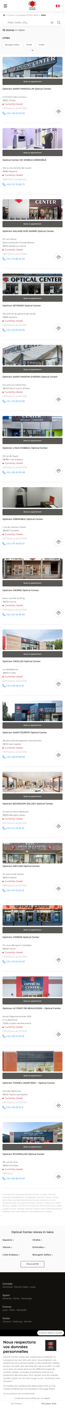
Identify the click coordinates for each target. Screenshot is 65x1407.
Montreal (7, 1287)
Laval (33, 1287)
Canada (7, 1284)
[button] (6, 6)
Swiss (6, 1318)
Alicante (7, 1298)
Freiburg (17, 1321)
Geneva (7, 1321)
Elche (16, 1298)
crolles (41, 45)
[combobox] (32, 22)
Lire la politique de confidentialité (19, 1394)
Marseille (21, 1310)
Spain (6, 1295)
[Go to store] (32, 90)
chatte (29, 45)
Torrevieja (26, 1298)
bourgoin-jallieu (12, 45)
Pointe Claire (21, 1287)
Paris (12, 1310)
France (7, 1307)
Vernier (28, 1321)
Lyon (5, 1310)
